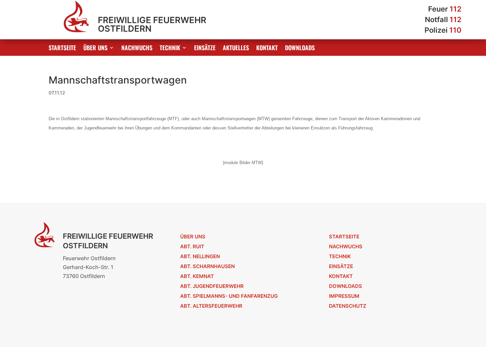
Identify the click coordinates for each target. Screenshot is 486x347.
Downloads (300, 48)
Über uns (95, 48)
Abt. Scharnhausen (207, 266)
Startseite (62, 48)
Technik (170, 48)
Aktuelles (236, 48)
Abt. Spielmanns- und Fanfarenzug (229, 296)
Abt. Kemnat (197, 276)
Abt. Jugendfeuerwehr (212, 286)
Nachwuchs (136, 48)
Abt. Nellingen (200, 256)
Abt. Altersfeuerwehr (211, 306)
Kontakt (267, 48)
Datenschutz (347, 306)
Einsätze (205, 48)
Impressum (344, 296)
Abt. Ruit (192, 246)
